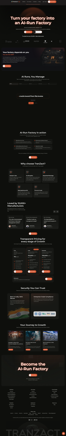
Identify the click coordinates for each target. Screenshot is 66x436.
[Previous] (54, 211)
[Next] (57, 211)
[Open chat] (63, 433)
